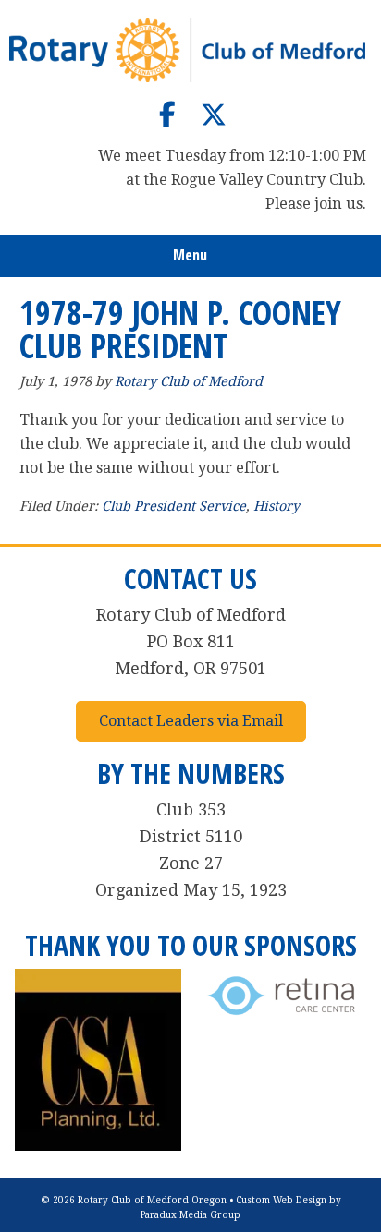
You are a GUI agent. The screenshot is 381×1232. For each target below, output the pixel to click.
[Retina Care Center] (283, 1017)
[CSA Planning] (98, 1144)
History (276, 506)
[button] (167, 114)
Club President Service (174, 506)
